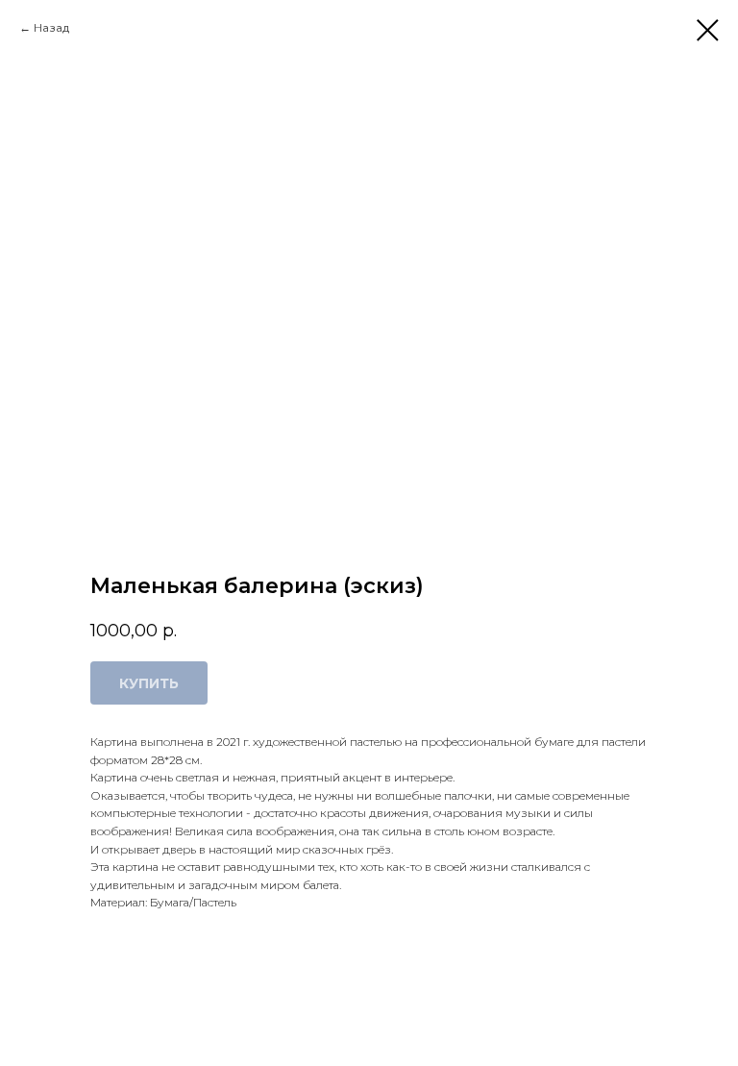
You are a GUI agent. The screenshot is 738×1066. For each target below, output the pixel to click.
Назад (51, 27)
